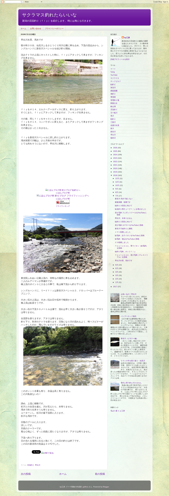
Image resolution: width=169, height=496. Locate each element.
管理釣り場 (114, 100)
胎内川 (113, 138)
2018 (115, 175)
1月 (117, 282)
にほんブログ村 (63, 193)
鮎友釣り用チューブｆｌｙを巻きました (130, 209)
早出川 (37, 465)
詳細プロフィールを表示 (120, 59)
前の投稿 (100, 474)
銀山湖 (113, 106)
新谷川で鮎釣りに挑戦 (123, 229)
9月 (117, 189)
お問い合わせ (35, 28)
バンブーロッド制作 (128, 316)
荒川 (112, 116)
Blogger (106, 487)
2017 (115, 287)
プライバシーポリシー (54, 28)
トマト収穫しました (123, 232)
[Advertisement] (63, 168)
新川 (112, 128)
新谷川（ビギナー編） (129, 338)
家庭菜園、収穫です (123, 202)
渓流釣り (30, 465)
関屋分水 (113, 103)
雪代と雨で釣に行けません (131, 383)
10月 (117, 185)
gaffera (85, 487)
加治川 (113, 88)
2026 (115, 148)
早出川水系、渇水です (123, 261)
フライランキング (63, 206)
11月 (117, 182)
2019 (115, 172)
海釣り (113, 94)
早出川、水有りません (123, 218)
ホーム (23, 28)
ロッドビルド (115, 81)
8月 (117, 192)
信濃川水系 (114, 125)
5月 (117, 268)
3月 (117, 275)
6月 (117, 265)
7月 (117, 196)
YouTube (113, 75)
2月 (117, 279)
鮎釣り (113, 84)
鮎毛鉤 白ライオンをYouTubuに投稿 (129, 235)
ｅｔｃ (113, 69)
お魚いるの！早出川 (128, 294)
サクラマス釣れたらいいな (49, 14)
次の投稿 (26, 474)
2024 (115, 155)
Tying (112, 72)
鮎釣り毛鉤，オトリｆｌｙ (125, 252)
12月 (117, 178)
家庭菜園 (113, 91)
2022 (115, 161)
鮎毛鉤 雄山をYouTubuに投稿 (127, 239)
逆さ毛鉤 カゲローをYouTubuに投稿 (129, 225)
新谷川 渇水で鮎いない (124, 199)
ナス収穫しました (122, 242)
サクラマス (114, 78)
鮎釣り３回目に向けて (123, 206)
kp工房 (127, 38)
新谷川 (113, 132)
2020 (115, 168)
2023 (115, 158)
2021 (115, 165)
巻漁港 (113, 97)
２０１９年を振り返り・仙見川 (133, 361)
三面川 (113, 122)
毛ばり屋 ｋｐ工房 (117, 411)
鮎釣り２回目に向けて (123, 222)
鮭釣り (113, 119)
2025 (115, 151)
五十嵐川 (113, 113)
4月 (117, 272)
